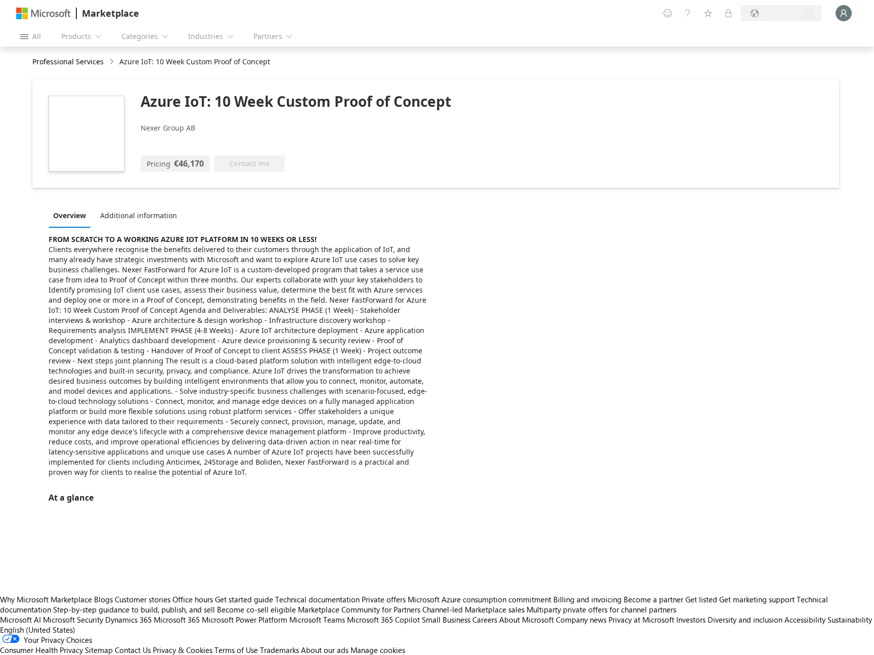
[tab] (72, 215)
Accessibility (804, 620)
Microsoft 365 (177, 620)
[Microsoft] (43, 13)
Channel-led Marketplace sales (473, 609)
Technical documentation (317, 599)
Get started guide (244, 599)
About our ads (324, 650)
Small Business (446, 620)
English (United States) (37, 630)
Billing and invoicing (587, 599)
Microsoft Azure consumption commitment (480, 599)
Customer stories (142, 599)
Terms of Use (236, 650)
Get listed (701, 599)
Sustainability (849, 620)
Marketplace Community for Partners (359, 609)
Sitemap (99, 650)
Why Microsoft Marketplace (46, 599)
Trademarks (279, 650)
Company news (581, 620)
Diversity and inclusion (745, 620)
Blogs (103, 599)
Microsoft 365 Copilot (383, 620)
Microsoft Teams (317, 620)
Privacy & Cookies (182, 650)
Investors (691, 620)
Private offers (384, 599)
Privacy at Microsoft (641, 620)
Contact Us (133, 650)
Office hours (192, 599)
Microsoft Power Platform (244, 620)
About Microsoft (526, 620)
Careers (484, 620)
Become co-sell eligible (256, 609)
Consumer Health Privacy (41, 650)
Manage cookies (378, 650)
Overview (69, 215)
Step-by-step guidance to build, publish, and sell (134, 609)
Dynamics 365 (128, 620)
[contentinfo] (112, 62)
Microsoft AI (20, 620)
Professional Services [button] (68, 61)
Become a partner (653, 599)
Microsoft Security (73, 620)
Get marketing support (757, 599)
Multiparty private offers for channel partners (601, 609)
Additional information (138, 215)
